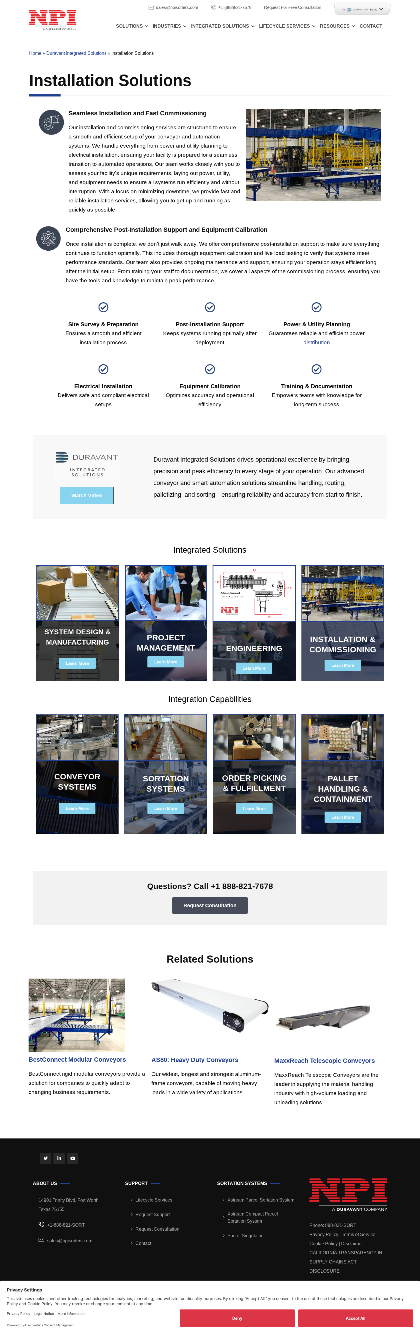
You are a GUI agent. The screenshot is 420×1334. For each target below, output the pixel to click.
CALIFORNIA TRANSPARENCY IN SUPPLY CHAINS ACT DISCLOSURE (345, 1261)
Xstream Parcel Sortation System (260, 1200)
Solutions (129, 26)
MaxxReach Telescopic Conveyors (324, 1060)
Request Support (152, 1214)
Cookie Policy (323, 1243)
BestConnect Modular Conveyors (77, 1059)
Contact (371, 26)
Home (35, 53)
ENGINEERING (254, 648)
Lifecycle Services (284, 26)
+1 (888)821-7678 (234, 7)
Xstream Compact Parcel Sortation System (252, 1218)
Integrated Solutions (220, 26)
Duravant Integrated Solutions (76, 53)
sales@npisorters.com (177, 7)
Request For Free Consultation (292, 7)
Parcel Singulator (245, 1235)
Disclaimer (352, 1243)
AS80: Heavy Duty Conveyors (194, 1059)
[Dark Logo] (52, 20)
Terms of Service (358, 1234)
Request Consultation (157, 1229)
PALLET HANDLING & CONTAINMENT (343, 789)
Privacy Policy (323, 1234)
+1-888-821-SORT (66, 1225)
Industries (167, 26)
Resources (335, 26)
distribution (316, 342)
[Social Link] (45, 1158)
